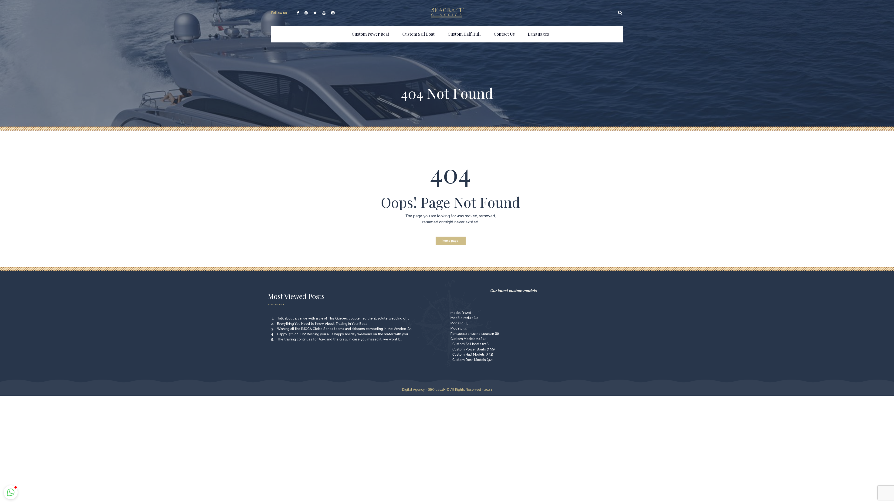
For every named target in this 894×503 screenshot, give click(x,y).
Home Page (450, 240)
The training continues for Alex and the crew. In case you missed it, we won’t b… (339, 339)
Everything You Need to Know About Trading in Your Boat (322, 324)
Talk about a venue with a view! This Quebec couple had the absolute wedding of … (343, 318)
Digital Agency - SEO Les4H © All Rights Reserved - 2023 (447, 389)
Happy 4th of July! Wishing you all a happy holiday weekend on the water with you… (343, 334)
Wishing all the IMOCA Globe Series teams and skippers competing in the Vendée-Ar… (344, 329)
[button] (11, 492)
